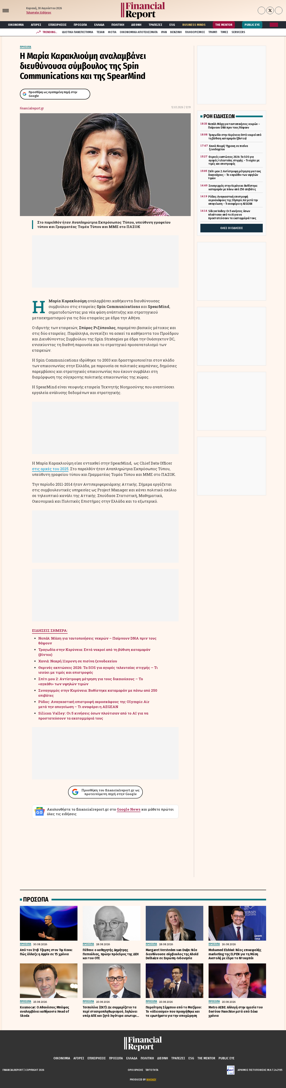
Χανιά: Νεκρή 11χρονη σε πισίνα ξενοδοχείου (77, 661)
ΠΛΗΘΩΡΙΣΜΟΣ (195, 32)
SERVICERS (238, 32)
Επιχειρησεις (57, 25)
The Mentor (223, 25)
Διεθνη (136, 25)
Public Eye (252, 25)
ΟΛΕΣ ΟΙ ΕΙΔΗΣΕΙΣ (231, 228)
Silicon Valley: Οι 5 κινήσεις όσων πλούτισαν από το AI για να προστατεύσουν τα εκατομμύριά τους (93, 716)
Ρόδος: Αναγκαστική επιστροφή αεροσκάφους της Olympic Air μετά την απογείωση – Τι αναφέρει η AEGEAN (93, 704)
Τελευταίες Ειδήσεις (38, 12)
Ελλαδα (99, 25)
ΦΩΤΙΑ (112, 32)
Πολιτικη (117, 25)
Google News (128, 809)
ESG (172, 25)
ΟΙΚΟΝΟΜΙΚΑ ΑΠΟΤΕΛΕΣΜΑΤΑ (139, 32)
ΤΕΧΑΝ (100, 32)
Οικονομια (16, 25)
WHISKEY (151, 1079)
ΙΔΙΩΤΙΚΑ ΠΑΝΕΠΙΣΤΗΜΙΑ (77, 32)
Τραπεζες (155, 25)
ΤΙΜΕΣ (224, 32)
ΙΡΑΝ (164, 32)
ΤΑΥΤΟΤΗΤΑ (151, 1069)
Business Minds (194, 25)
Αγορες (36, 25)
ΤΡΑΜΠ (212, 32)
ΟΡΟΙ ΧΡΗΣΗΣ (135, 1069)
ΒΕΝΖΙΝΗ (176, 32)
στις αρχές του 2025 (50, 468)
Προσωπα (80, 25)
